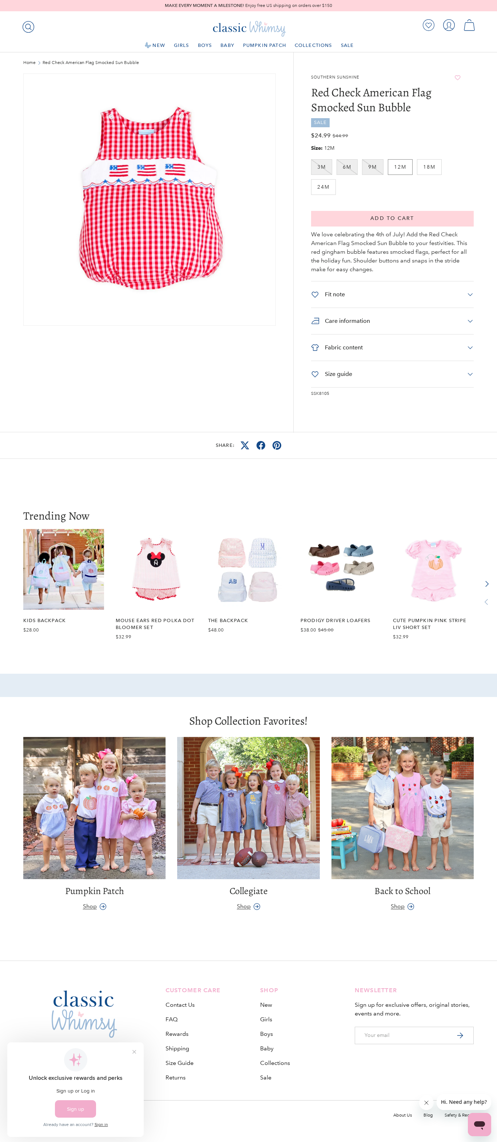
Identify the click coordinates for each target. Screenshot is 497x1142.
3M (321, 167)
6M (347, 167)
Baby (227, 45)
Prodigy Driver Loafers (335, 620)
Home (29, 63)
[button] (469, 25)
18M (429, 167)
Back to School (402, 891)
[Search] (27, 25)
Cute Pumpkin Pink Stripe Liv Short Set (430, 624)
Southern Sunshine (335, 77)
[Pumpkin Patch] (94, 808)
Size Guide (180, 1062)
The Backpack (228, 620)
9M (372, 167)
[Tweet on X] (245, 445)
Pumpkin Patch (264, 45)
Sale (347, 45)
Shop (90, 906)
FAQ (172, 1019)
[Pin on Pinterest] (277, 445)
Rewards (177, 1033)
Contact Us (180, 1004)
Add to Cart (392, 218)
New (158, 45)
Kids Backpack (44, 620)
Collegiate (249, 891)
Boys (205, 45)
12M (400, 167)
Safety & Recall (459, 1115)
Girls (181, 45)
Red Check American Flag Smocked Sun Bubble (86, 63)
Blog (428, 1115)
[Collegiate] (248, 808)
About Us (402, 1115)
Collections (313, 45)
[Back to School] (402, 808)
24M (323, 187)
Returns (176, 1077)
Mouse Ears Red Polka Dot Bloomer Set (155, 624)
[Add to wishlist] (457, 77)
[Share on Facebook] (261, 445)
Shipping (177, 1048)
